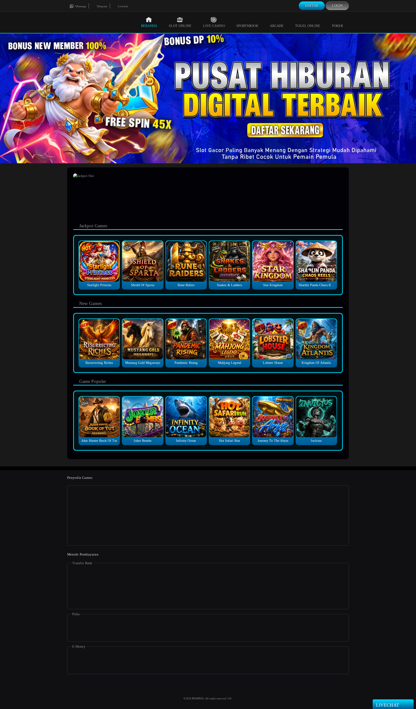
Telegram (101, 6)
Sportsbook (247, 26)
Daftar (311, 5)
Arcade (277, 26)
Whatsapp (80, 6)
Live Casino (214, 26)
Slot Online (180, 26)
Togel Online (307, 26)
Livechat (122, 6)
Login (337, 5)
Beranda (149, 26)
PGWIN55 (198, 698)
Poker (337, 26)
